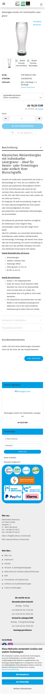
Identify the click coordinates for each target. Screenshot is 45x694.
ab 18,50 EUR (23, 423)
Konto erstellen (10, 458)
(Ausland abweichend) (28, 87)
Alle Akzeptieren (22, 674)
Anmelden (22, 452)
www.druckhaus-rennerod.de (17, 539)
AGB (6, 576)
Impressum (8, 560)
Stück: (4, 114)
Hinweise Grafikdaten (14, 320)
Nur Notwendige (22, 682)
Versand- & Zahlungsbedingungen (17, 568)
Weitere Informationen (23, 689)
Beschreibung (9, 147)
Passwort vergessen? (12, 462)
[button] (5, 119)
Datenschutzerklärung (10, 669)
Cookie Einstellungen (12, 588)
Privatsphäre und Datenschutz (16, 580)
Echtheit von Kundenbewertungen (17, 584)
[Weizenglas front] (22, 39)
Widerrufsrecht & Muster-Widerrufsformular (21, 572)
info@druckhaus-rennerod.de (19, 536)
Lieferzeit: (6, 82)
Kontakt (7, 564)
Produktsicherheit (12, 327)
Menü (4, 4)
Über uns (8, 555)
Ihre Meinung (33, 358)
